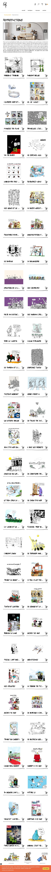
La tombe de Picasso (35, 686)
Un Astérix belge (11, 420)
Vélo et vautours (12, 819)
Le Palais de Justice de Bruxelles (35, 420)
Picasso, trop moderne (35, 527)
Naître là (31, 792)
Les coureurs (33, 288)
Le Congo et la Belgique (35, 606)
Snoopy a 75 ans (34, 766)
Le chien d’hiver (34, 500)
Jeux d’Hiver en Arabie (12, 447)
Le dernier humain (35, 553)
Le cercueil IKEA (34, 155)
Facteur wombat (11, 394)
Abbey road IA (33, 394)
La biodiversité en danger (35, 208)
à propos (38, 10)
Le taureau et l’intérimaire (12, 367)
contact (44, 10)
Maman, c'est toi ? (35, 845)
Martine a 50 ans (34, 819)
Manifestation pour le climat (35, 235)
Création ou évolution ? (12, 288)
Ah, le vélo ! (33, 102)
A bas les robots (35, 447)
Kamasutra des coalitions (12, 181)
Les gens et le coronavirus (12, 208)
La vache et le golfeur (12, 527)
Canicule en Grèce (12, 474)
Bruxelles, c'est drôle (35, 128)
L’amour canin (10, 553)
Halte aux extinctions (12, 314)
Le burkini (8, 261)
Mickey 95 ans (10, 713)
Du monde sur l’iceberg (12, 792)
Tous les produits (7, 14)
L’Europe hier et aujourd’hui (12, 102)
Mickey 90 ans (33, 633)
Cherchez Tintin (34, 367)
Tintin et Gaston (11, 606)
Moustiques (32, 659)
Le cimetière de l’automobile (35, 474)
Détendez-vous (34, 181)
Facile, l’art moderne (12, 659)
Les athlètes (9, 686)
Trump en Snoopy (11, 739)
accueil (23, 10)
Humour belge (33, 75)
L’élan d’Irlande (34, 341)
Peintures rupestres (12, 235)
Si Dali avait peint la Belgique (35, 580)
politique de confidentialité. (8, 870)
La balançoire (33, 261)
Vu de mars (9, 155)
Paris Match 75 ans (12, 845)
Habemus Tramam (11, 75)
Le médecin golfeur (35, 739)
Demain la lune (10, 633)
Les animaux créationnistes (35, 314)
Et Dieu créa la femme (12, 500)
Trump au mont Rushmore (12, 580)
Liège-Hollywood (11, 766)
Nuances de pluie (11, 128)
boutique (30, 10)
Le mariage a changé (35, 713)
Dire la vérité (10, 341)
